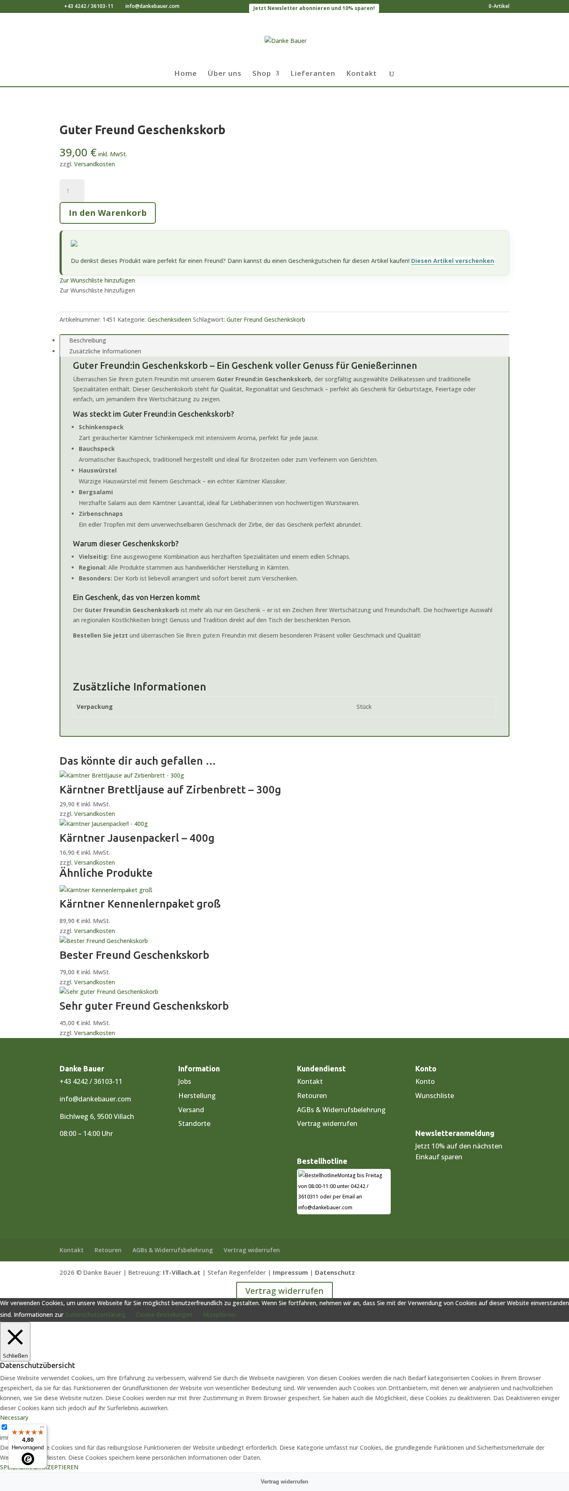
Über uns (225, 74)
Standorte (194, 1123)
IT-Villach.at (181, 1272)
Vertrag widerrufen (327, 1123)
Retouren (312, 1095)
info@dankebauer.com (95, 1098)
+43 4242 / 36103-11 (88, 6)
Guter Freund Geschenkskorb (266, 319)
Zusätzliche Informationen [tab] (105, 351)
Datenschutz (335, 1272)
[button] (97, 280)
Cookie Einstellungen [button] (164, 1314)
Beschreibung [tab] (87, 340)
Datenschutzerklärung (95, 1314)
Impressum (290, 1272)
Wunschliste (434, 1095)
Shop (261, 74)
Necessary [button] (14, 1417)
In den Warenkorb (108, 212)
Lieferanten (312, 74)
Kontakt (361, 74)
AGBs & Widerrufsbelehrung (341, 1109)
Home (185, 74)
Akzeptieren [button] (219, 1314)
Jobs (184, 1081)
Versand (191, 1109)
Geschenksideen (169, 319)
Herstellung (197, 1095)
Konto (425, 1081)
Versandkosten (94, 164)
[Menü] (42, 1429)
